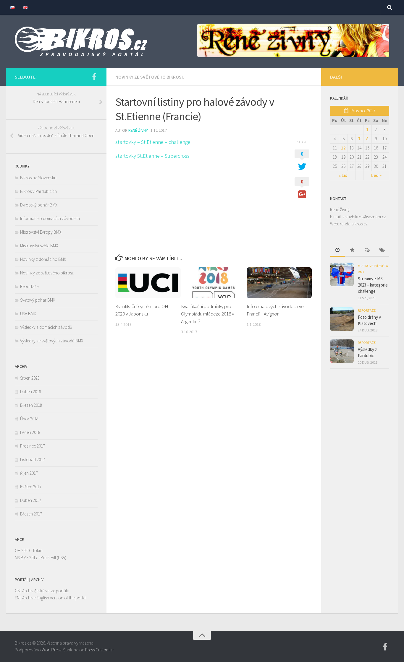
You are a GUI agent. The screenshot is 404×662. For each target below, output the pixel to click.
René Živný (138, 130)
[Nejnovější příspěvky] (337, 250)
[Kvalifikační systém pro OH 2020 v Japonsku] (148, 282)
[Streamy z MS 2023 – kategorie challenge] (342, 274)
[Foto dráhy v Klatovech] (342, 319)
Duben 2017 (30, 500)
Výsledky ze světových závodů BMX (51, 341)
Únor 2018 (29, 419)
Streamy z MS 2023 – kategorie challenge (373, 285)
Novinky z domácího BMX (43, 259)
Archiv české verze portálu (45, 590)
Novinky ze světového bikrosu (150, 77)
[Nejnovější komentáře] (367, 250)
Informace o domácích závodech (50, 218)
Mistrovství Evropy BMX (40, 232)
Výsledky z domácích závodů (46, 327)
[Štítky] (381, 250)
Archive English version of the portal (54, 598)
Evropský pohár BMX (38, 205)
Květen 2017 (30, 486)
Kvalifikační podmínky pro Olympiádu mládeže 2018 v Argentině (207, 314)
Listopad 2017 (32, 459)
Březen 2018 (31, 405)
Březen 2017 (31, 514)
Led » (376, 175)
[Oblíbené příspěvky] (352, 250)
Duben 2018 (30, 391)
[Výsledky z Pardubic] (342, 351)
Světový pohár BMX (37, 300)
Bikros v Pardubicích (38, 191)
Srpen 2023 (30, 378)
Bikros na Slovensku (38, 177)
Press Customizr (99, 650)
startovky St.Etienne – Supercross (152, 155)
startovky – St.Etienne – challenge (152, 142)
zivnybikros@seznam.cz (364, 216)
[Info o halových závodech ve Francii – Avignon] (279, 282)
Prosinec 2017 (32, 446)
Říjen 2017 (29, 473)
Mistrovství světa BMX (39, 245)
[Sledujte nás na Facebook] (94, 76)
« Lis (343, 175)
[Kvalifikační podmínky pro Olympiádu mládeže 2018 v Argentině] (213, 282)
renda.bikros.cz (354, 224)
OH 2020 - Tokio (29, 550)
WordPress (51, 650)
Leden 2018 (30, 432)
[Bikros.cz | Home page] (81, 41)
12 (343, 148)
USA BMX (28, 313)
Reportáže (29, 286)
